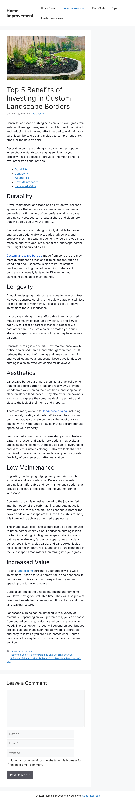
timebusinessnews (52, 18)
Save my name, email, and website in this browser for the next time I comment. (45, 762)
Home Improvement (20, 13)
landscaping (25, 570)
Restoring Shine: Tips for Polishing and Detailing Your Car (41, 654)
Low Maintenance (27, 182)
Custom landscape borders (24, 255)
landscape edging (55, 411)
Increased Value (25, 186)
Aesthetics (22, 177)
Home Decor (48, 8)
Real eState (98, 8)
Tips (114, 8)
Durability (21, 169)
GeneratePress (91, 795)
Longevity (21, 173)
